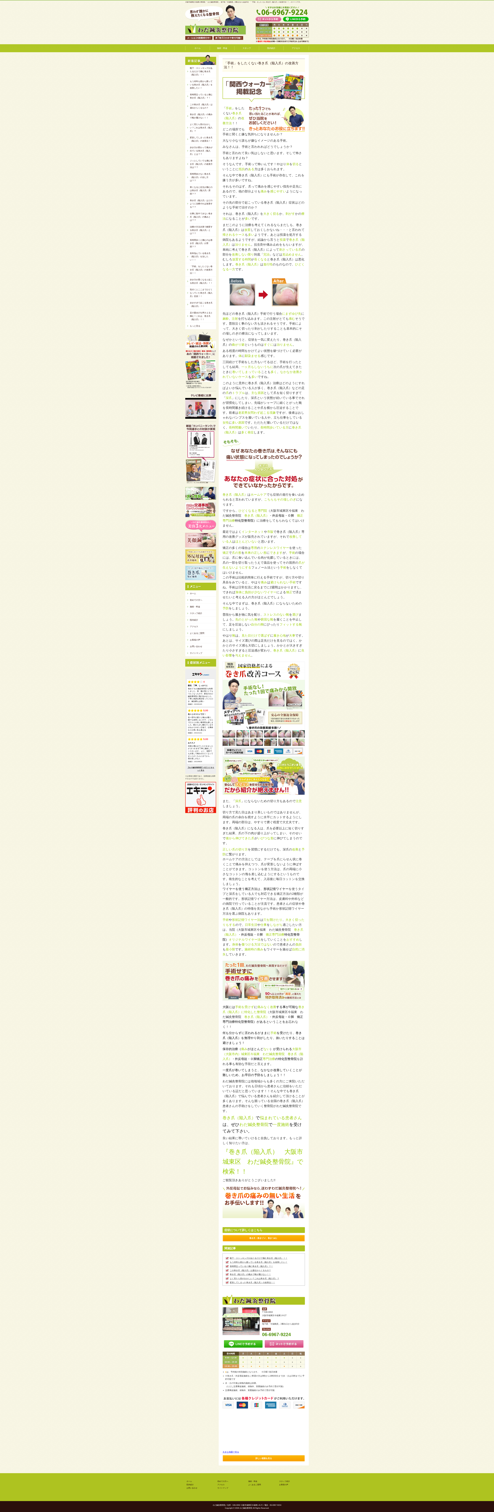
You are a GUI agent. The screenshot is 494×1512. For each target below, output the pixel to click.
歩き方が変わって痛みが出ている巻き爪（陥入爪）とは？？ (201, 150)
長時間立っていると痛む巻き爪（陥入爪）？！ (251, 1266)
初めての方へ (196, 600)
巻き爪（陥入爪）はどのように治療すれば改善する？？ (201, 203)
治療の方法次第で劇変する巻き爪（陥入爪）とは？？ (201, 230)
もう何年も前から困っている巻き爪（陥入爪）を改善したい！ (258, 1262)
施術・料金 (222, 48)
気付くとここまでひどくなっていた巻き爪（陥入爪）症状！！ (201, 292)
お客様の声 (195, 640)
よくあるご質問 (197, 633)
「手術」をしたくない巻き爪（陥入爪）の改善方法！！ (201, 269)
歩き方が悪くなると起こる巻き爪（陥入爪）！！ (201, 281)
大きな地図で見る (231, 1452)
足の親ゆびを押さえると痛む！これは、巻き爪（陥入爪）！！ (201, 316)
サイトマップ (196, 653)
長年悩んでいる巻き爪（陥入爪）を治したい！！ (200, 256)
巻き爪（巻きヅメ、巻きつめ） (263, 1238)
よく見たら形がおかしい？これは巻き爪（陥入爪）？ (254, 1278)
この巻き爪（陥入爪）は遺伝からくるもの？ (250, 1270)
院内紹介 (271, 48)
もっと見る (195, 326)
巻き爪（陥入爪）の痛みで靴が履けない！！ (250, 1274)
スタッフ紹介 (196, 613)
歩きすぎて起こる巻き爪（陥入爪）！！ (201, 304)
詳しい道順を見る (263, 1458)
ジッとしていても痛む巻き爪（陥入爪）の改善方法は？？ (201, 164)
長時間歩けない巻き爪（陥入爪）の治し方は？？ (200, 177)
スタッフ (247, 48)
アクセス (296, 48)
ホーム (198, 48)
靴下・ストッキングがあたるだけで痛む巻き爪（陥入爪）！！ (258, 1258)
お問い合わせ (196, 646)
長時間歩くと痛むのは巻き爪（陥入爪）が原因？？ (201, 243)
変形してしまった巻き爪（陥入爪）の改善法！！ (252, 1282)
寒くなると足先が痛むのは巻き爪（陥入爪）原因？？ (201, 190)
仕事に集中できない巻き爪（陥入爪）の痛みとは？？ (201, 216)
